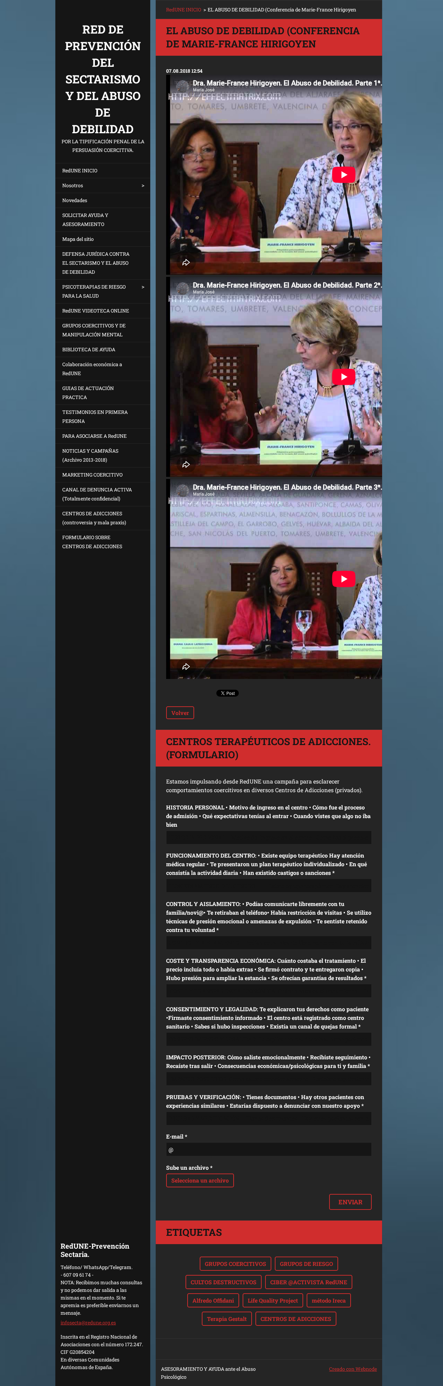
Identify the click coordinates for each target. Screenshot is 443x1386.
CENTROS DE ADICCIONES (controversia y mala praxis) (94, 518)
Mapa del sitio (78, 239)
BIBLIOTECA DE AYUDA (88, 349)
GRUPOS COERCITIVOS (235, 1263)
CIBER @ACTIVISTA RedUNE (308, 1282)
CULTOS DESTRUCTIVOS (223, 1282)
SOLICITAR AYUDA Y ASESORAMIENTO (85, 219)
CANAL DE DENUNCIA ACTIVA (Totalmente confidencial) (97, 494)
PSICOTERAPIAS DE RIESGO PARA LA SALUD (94, 291)
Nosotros (72, 185)
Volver (180, 712)
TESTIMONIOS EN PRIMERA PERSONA (95, 416)
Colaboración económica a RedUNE (92, 369)
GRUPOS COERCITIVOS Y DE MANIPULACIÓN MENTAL (94, 330)
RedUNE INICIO (79, 170)
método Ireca (329, 1300)
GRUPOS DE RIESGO (306, 1263)
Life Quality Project (273, 1300)
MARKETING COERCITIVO (92, 474)
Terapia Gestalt (227, 1318)
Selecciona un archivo (200, 1180)
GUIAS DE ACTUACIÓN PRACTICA (88, 392)
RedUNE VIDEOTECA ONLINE (95, 310)
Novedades (74, 200)
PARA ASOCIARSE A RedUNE (94, 436)
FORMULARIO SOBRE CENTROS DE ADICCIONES (92, 542)
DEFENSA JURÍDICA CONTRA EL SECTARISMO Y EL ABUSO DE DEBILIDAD (95, 263)
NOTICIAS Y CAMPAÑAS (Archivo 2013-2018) (90, 455)
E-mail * (176, 1136)
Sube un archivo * (189, 1167)
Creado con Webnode (353, 1369)
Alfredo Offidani (213, 1300)
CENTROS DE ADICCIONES (296, 1318)
